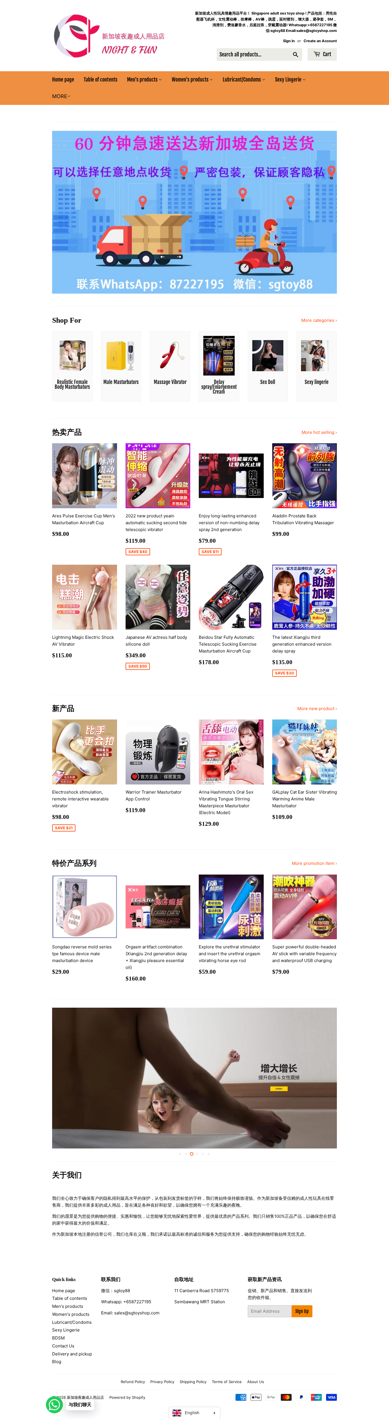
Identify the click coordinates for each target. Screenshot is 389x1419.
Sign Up (302, 1311)
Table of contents (100, 79)
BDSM (58, 1338)
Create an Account (320, 41)
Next (324, 212)
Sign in (289, 41)
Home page (63, 79)
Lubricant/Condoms (242, 79)
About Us (255, 1381)
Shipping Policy (193, 1381)
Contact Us (63, 1346)
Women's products (191, 79)
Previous (64, 212)
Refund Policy (133, 1381)
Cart (326, 54)
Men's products (143, 79)
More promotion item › (314, 863)
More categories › (319, 320)
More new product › (317, 708)
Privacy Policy (162, 1381)
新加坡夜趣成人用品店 (85, 1397)
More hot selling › (319, 432)
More (59, 96)
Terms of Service (227, 1381)
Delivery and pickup (72, 1354)
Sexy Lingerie (288, 79)
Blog (56, 1361)
